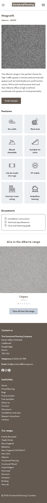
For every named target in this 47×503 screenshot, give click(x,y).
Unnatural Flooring (10, 460)
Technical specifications (19, 222)
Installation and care (11, 412)
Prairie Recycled (8, 436)
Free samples (7, 399)
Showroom (6, 409)
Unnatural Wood (9, 463)
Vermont (5, 474)
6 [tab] (28, 303)
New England (7, 443)
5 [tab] (26, 303)
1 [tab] (18, 303)
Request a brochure (10, 416)
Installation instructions (19, 218)
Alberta (5, 457)
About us (5, 402)
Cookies (32, 495)
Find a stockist (8, 395)
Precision (5, 477)
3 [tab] (22, 303)
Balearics (5, 446)
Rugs (3, 392)
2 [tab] (20, 303)
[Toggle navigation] (4, 5)
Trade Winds (7, 439)
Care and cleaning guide (19, 225)
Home (4, 385)
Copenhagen (7, 467)
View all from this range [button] (23, 311)
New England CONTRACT (13, 450)
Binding (4, 480)
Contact (5, 405)
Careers (5, 419)
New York (5, 453)
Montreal (5, 470)
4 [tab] (24, 303)
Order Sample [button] (11, 100)
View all (5, 484)
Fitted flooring (8, 388)
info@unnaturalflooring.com (20, 364)
